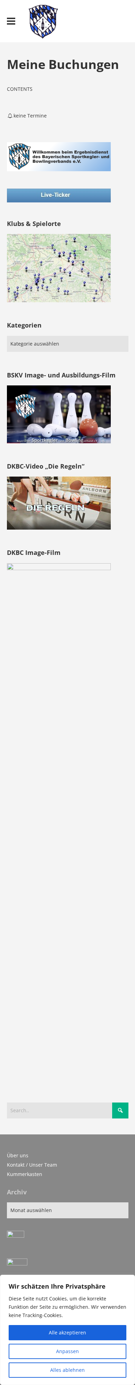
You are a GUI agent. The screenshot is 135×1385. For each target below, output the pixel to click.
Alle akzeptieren (67, 1332)
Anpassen (67, 1351)
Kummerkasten (24, 1174)
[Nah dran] (128, 1281)
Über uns (17, 1155)
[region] (67, 1330)
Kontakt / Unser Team (32, 1164)
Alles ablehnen (67, 1370)
